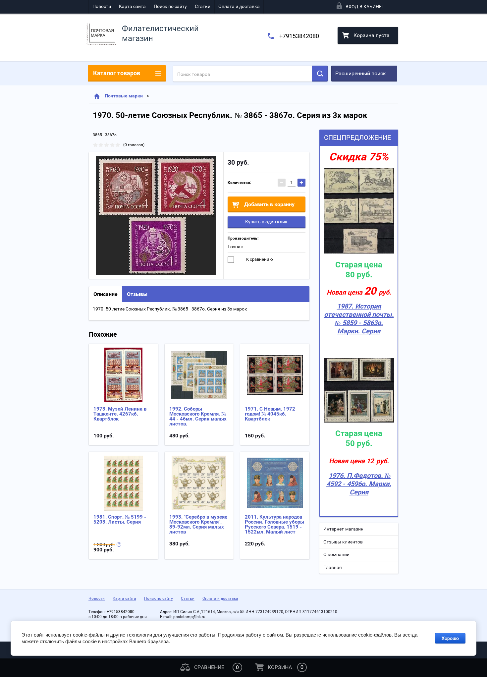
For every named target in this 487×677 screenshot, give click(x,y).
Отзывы (137, 294)
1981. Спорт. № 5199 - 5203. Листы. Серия (119, 519)
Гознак (235, 246)
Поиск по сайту (170, 6)
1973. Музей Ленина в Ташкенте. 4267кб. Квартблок (119, 414)
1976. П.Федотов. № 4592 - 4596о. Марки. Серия (358, 484)
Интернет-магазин (343, 529)
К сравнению (259, 259)
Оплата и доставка (239, 6)
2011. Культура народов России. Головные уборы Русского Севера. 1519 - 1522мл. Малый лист (274, 524)
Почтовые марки (124, 95)
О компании (336, 554)
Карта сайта (132, 6)
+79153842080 (299, 35)
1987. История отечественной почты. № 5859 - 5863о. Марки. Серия (359, 318)
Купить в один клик (266, 221)
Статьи (202, 6)
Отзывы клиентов (343, 541)
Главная (332, 567)
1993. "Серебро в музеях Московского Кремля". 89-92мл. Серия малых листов (198, 524)
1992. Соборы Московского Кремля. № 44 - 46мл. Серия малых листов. (198, 416)
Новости (101, 6)
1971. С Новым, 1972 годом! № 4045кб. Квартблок (270, 414)
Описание (105, 294)
